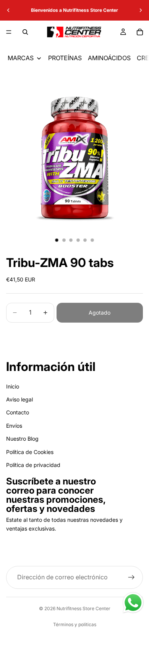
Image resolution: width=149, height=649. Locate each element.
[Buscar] (25, 32)
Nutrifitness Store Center (83, 608)
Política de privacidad (33, 465)
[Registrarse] (131, 577)
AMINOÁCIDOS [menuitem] (109, 58)
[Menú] (9, 32)
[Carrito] (139, 32)
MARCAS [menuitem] (21, 58)
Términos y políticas (74, 624)
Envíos (14, 425)
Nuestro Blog (22, 438)
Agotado (99, 312)
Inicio (12, 386)
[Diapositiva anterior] (8, 10)
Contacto (17, 412)
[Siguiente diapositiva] (140, 10)
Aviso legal (19, 399)
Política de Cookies (29, 452)
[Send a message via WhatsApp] (133, 603)
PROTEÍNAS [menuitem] (65, 58)
